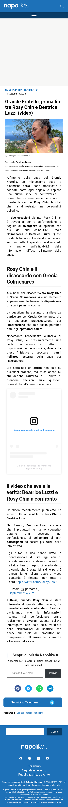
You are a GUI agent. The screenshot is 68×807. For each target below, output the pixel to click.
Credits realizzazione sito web (46, 785)
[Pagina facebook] (21, 759)
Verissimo (39, 712)
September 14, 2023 (22, 593)
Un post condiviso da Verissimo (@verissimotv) (34, 467)
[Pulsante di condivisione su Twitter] (28, 688)
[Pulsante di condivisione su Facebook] (18, 688)
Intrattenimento (26, 90)
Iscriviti (53, 673)
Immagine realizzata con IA (19, 156)
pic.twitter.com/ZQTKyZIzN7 (38, 582)
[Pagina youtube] (47, 759)
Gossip (9, 90)
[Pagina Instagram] (29, 759)
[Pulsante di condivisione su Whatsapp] (39, 688)
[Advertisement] (34, 52)
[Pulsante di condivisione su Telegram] (50, 688)
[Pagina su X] (38, 759)
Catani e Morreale (34, 782)
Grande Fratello (25, 712)
